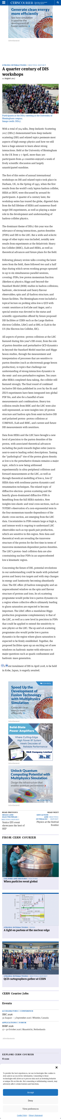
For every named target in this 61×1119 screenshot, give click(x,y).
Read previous (10, 812)
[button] (56, 1067)
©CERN (5, 1059)
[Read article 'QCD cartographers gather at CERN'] (30, 958)
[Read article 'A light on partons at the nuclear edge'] (30, 910)
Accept (30, 1092)
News (32, 927)
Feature (33, 878)
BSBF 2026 (7, 1026)
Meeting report (37, 65)
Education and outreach (42, 817)
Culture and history (15, 878)
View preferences (31, 1108)
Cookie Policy (22, 1115)
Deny (30, 1100)
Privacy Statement (36, 1115)
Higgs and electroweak (9, 816)
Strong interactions (14, 65)
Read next (53, 812)
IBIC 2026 (7, 1014)
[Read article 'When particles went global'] (30, 861)
